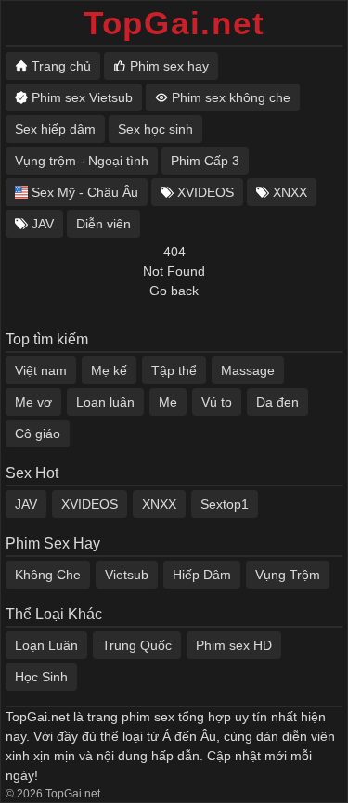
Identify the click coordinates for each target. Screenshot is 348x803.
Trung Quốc (137, 645)
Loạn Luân (46, 645)
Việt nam (41, 370)
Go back (174, 290)
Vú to (216, 402)
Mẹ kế (109, 370)
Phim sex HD (234, 645)
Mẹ (168, 402)
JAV (26, 504)
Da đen (277, 402)
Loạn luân (105, 402)
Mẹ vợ (33, 402)
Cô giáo (37, 433)
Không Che (48, 574)
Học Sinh (41, 676)
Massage (248, 370)
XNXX (159, 504)
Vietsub (126, 574)
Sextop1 (224, 504)
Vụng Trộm (287, 574)
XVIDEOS (89, 504)
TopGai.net (174, 23)
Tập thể (174, 370)
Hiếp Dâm (202, 574)
